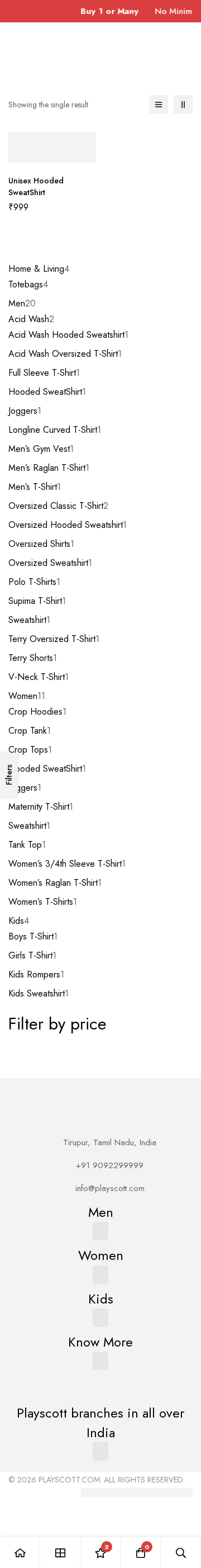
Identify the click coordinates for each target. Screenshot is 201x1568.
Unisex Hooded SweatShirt (36, 186)
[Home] (20, 1552)
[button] (100, 1231)
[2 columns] (183, 104)
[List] (158, 104)
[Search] (181, 1552)
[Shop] (60, 1552)
